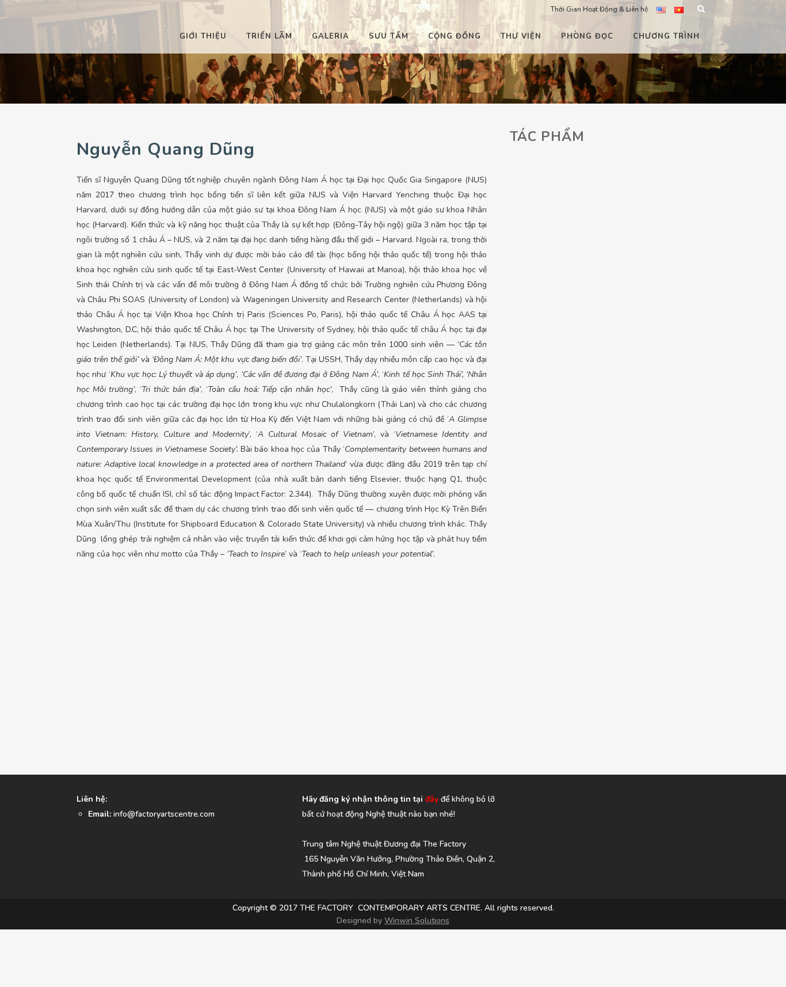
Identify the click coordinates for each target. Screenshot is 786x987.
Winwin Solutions (416, 920)
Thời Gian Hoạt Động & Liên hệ (599, 9)
